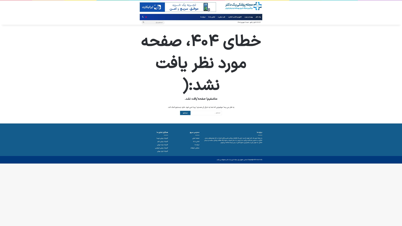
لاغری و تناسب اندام (235, 17)
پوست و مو (249, 17)
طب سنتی (222, 17)
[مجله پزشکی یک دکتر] (243, 6)
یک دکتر (258, 17)
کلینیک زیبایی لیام (162, 141)
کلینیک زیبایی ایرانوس (161, 148)
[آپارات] (146, 17)
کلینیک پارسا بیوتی (162, 145)
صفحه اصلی (195, 138)
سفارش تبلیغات (194, 148)
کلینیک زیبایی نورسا (162, 138)
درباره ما (203, 17)
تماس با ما (211, 17)
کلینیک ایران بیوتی (162, 151)
